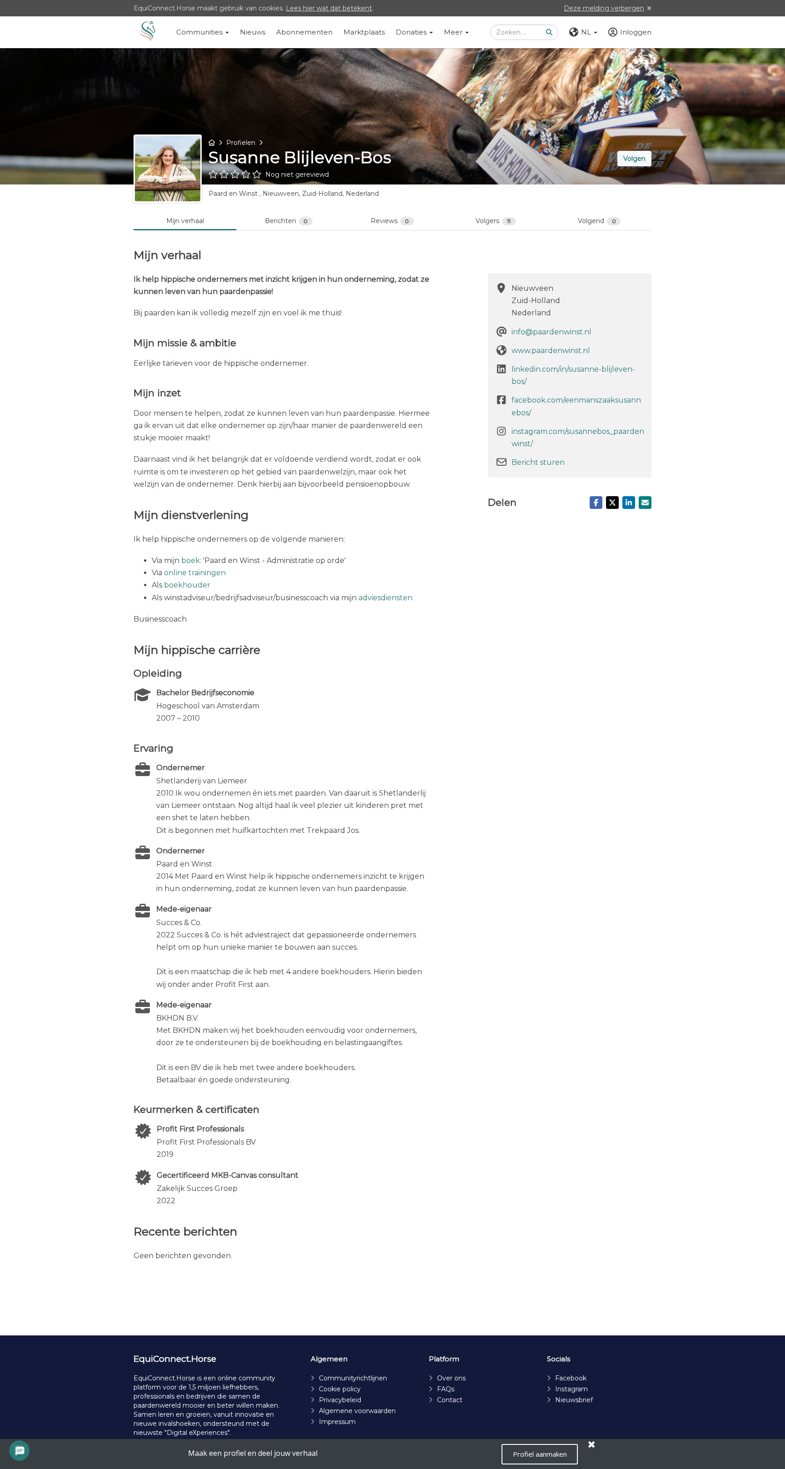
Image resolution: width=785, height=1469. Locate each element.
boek (190, 560)
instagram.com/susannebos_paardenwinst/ (578, 437)
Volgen (634, 158)
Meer (454, 32)
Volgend (597, 221)
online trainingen (195, 572)
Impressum (337, 1422)
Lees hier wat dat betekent (329, 8)
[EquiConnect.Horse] (148, 32)
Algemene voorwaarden (357, 1411)
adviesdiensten (385, 597)
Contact (449, 1400)
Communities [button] (200, 32)
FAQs (445, 1389)
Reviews (390, 221)
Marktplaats (364, 32)
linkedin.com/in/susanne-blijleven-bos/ (573, 375)
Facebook (570, 1378)
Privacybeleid (340, 1400)
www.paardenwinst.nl (551, 350)
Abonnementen (304, 32)
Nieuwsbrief (574, 1400)
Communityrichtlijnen (353, 1378)
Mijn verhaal (185, 221)
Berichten (286, 221)
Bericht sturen (538, 462)
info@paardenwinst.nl (551, 332)
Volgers (493, 221)
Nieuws (252, 32)
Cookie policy (340, 1389)
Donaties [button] (412, 32)
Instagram (571, 1389)
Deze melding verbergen (604, 8)
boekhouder (187, 585)
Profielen (240, 143)
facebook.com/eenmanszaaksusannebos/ (576, 406)
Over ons (451, 1378)
